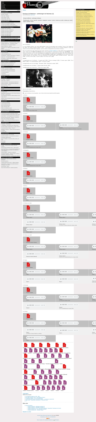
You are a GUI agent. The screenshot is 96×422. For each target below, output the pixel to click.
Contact (2, 3)
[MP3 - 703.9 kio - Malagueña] (40, 352)
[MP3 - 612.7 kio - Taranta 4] (59, 384)
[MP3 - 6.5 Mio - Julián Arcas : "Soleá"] (56, 362)
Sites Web (3, 6)
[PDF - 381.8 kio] (28, 156)
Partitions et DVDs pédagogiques (7, 157)
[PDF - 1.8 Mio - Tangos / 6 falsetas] (32, 378)
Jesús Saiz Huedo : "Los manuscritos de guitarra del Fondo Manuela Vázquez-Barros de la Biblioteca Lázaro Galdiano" (10, 150)
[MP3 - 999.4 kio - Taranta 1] (44, 384)
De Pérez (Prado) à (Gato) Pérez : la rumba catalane (10, 126)
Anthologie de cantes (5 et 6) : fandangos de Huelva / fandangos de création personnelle (85, 32)
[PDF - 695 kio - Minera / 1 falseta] (63, 346)
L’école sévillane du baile (5, 103)
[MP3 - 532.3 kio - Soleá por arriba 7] (32, 362)
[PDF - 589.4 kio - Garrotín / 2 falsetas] (32, 346)
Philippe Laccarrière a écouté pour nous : (8, 62)
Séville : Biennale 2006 (5, 106)
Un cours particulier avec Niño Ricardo (8, 69)
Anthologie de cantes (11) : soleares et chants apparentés (84, 26)
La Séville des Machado (5, 102)
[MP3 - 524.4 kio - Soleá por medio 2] (42, 373)
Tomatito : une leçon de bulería (81, 12)
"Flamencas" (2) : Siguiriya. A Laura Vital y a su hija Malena (10, 48)
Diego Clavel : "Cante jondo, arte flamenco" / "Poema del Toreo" (36, 400)
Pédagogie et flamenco (5, 21)
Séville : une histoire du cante (6, 108)
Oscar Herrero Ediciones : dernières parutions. (9, 167)
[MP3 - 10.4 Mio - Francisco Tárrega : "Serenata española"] (39, 362)
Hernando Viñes (4, 91)
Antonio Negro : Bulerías (5, 18)
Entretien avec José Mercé (6, 28)
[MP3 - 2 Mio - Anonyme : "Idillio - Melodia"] (52, 368)
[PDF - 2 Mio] (28, 317)
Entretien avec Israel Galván (6, 32)
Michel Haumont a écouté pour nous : (7, 63)
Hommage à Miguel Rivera (6, 137)
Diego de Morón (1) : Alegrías (6, 46)
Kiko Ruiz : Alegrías (4, 14)
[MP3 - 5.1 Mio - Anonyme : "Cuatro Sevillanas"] (25, 368)
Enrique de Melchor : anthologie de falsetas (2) (36, 406)
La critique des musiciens (5, 61)
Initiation (24, 10)
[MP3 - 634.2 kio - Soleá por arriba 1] (37, 357)
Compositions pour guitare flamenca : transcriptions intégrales (10, 40)
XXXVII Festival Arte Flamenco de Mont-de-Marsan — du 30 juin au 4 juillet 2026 (39, 399)
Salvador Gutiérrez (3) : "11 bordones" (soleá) (9, 43)
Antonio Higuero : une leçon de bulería (83, 13)
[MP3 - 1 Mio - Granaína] (35, 352)
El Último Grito (3, 131)
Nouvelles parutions (4, 161)
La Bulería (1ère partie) (5, 75)
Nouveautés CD (4, 77)
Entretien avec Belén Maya (6, 35)
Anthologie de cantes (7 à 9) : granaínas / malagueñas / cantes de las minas (83, 30)
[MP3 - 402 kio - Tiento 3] (43, 389)
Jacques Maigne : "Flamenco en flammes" (8, 152)
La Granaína (3, 73)
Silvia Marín (3, 142)
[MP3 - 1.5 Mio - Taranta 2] (49, 384)
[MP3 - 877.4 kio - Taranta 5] (64, 384)
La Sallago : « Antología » (5, 79)
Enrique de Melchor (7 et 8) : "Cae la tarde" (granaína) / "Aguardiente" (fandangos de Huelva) (44, 408)
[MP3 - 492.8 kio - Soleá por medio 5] (25, 378)
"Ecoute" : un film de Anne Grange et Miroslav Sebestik (9, 146)
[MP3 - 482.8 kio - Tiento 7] (63, 389)
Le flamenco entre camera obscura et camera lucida (10, 36)
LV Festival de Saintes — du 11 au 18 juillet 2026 (34, 398)
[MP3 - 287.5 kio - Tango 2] (45, 378)
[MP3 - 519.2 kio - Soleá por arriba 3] (52, 357)
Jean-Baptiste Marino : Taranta (6, 13)
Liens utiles (3, 76)
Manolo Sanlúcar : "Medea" (6, 84)
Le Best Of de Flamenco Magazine (7, 27)
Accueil (38, 415)
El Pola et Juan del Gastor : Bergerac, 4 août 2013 (10, 117)
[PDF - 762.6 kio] (28, 101)
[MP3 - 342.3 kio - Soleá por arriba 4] (59, 357)
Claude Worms (25, 393)
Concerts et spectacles (5, 111)
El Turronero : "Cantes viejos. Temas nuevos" (9, 58)
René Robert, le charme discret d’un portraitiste (9, 38)
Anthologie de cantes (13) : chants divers (83, 22)
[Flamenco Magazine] (58, 4)
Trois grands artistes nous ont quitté (7, 134)
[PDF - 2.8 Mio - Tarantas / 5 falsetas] (36, 384)
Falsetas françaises (4, 11)
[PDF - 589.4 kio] (28, 119)
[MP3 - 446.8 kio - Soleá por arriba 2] (45, 357)
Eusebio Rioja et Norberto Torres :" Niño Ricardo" (10, 147)
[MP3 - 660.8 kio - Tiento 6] (58, 389)
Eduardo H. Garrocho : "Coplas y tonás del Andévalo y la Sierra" (10, 130)
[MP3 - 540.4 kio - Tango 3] (50, 378)
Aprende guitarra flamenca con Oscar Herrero (9, 25)
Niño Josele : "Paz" (4, 86)
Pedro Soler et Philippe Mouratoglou (7, 118)
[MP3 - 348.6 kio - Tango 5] (60, 378)
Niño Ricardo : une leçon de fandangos (83, 19)
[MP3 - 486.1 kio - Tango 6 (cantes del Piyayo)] (25, 384)
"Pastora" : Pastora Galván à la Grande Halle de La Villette (10, 121)
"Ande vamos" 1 (4, 96)
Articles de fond (4, 101)
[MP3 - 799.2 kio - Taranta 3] (54, 384)
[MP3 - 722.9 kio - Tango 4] (55, 378)
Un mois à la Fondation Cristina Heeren (8, 24)
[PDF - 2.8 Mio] (28, 291)
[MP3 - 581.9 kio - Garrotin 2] (55, 352)
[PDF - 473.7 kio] (28, 138)
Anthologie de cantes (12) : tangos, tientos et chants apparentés (85, 24)
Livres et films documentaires (6, 143)
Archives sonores (4, 51)
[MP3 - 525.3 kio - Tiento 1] (32, 389)
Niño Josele (3, 141)
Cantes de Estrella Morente (6, 54)
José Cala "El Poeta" (5, 59)
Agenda (2, 87)
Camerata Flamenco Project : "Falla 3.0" (8, 128)
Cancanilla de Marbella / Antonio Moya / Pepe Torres (10, 114)
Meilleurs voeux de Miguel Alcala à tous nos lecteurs (10, 98)
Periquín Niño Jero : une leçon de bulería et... (84, 15)
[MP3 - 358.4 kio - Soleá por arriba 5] (66, 357)
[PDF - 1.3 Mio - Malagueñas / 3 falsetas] (25, 373)
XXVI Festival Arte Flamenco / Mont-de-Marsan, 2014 (10, 95)
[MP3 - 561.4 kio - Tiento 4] (48, 389)
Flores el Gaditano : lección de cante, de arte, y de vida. (10, 139)
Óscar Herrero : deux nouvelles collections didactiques (8, 159)
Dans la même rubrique (80, 9)
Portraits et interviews (5, 133)
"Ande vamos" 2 (4, 99)
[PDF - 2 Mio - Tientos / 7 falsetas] (25, 389)
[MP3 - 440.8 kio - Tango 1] (40, 378)
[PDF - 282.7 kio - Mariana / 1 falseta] (56, 346)
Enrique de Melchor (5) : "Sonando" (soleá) (35, 410)
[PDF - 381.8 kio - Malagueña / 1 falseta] (48, 346)
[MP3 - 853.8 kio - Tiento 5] (53, 389)
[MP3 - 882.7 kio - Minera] (50, 352)
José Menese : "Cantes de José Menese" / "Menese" (10, 55)
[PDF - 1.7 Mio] (28, 241)
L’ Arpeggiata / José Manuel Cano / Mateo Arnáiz (9, 125)
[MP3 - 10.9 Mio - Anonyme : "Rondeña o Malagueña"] (37, 368)
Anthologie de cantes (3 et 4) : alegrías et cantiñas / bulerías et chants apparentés (85, 35)
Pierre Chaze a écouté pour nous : (7, 65)
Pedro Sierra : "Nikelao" (5, 80)
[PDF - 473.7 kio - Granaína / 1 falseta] (40, 346)
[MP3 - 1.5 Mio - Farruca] (25, 352)
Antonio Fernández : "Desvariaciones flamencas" (10, 82)
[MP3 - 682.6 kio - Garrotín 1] (30, 352)
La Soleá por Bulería (5, 72)
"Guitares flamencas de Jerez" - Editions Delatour (10, 162)
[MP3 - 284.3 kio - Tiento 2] (37, 389)
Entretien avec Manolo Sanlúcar (7, 31)
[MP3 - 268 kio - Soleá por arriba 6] (25, 362)
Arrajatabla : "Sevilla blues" (6, 123)
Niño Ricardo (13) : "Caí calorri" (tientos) (8, 44)
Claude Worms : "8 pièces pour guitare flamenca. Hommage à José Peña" (10, 164)
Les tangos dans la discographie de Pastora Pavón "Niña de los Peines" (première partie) (10, 110)
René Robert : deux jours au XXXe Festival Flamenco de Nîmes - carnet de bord (10, 94)
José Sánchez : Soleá (5, 166)
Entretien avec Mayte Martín (6, 34)
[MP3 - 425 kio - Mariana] (45, 352)
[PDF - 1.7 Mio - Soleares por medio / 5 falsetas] (25, 357)
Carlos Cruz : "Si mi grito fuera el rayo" (8, 56)
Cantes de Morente (4, 52)
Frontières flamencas (5, 122)
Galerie (2, 90)
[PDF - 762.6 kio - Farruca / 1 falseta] (25, 346)
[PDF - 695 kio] (28, 192)
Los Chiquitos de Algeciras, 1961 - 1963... (32, 396)
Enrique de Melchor (53, 50)
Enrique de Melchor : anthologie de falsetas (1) (36, 407)
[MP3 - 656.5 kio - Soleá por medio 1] (34, 373)
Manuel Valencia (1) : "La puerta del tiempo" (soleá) (10, 42)
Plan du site (3, 4)
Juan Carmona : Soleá (5, 17)
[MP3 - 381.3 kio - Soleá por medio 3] (49, 373)
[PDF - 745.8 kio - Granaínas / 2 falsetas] (64, 368)
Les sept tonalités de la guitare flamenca (83, 20)
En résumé (3, 7)
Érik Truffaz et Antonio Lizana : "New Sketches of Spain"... (35, 397)
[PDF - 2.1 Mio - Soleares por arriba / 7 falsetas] (60, 352)
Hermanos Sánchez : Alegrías (6, 20)
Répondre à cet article (27, 411)
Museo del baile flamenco (5, 105)
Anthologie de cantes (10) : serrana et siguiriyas (84, 28)
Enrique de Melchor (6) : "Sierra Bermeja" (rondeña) (37, 409)
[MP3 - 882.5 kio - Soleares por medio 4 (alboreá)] (57, 373)
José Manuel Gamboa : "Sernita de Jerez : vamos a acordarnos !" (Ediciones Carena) (10, 154)
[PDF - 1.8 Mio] (28, 266)
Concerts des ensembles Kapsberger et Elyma (9, 113)
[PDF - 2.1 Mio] (28, 209)
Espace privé (49, 415)
